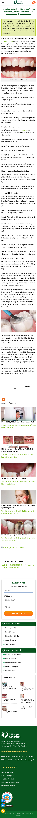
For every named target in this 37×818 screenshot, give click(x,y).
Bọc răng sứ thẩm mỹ (12, 628)
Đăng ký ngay (19, 613)
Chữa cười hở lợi (10, 671)
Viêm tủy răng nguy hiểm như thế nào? (10, 712)
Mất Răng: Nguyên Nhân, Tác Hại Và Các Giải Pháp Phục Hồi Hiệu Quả (28, 688)
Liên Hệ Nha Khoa (7, 772)
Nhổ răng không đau (11, 667)
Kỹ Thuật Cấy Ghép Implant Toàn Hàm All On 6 (10, 688)
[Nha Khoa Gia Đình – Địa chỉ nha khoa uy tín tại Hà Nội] (18, 2)
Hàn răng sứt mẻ (7, 41)
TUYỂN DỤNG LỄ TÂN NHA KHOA (27, 707)
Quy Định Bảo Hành (7, 779)
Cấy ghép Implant (11, 640)
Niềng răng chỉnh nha (12, 636)
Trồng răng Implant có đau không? (9, 699)
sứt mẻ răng (22, 130)
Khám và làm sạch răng (13, 663)
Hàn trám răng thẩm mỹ (13, 654)
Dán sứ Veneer (10, 632)
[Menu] (2, 2)
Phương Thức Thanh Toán (10, 782)
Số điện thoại (9, 596)
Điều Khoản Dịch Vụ (7, 776)
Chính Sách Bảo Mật (8, 786)
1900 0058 (10, 744)
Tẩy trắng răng (10, 644)
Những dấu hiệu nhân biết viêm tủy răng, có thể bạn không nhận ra (27, 700)
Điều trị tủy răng (10, 659)
